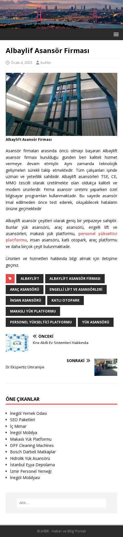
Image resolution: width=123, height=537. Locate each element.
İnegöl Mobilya (23, 432)
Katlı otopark (65, 300)
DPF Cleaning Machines (32, 445)
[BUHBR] (61, 25)
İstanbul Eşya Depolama (32, 464)
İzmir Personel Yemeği (30, 471)
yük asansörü (95, 322)
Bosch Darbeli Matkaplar (33, 451)
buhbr (46, 62)
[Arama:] (61, 503)
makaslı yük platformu (33, 311)
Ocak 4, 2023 (21, 62)
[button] (115, 34)
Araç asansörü (24, 289)
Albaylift (30, 278)
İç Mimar (18, 426)
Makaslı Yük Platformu (30, 439)
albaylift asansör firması (74, 278)
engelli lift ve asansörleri (75, 289)
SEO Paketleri (22, 419)
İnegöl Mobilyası (25, 477)
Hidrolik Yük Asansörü (30, 458)
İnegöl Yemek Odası (28, 413)
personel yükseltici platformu (41, 322)
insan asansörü (25, 300)
